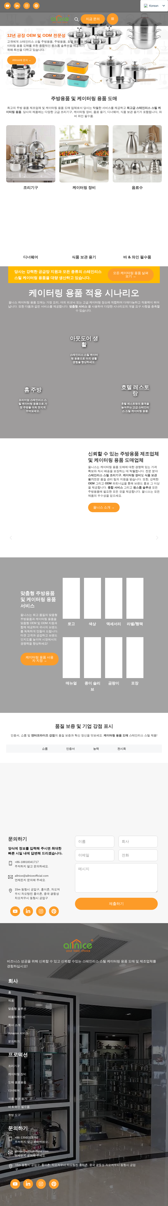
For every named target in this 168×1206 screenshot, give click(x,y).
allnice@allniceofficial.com (32, 1151)
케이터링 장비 (17, 1074)
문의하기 (14, 1041)
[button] (2, 47)
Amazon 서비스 (18, 1033)
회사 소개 (14, 1025)
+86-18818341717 (27, 862)
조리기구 (14, 1066)
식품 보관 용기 (17, 1098)
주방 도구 (14, 1115)
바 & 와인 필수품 (19, 1106)
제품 (11, 1000)
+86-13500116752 (26, 1137)
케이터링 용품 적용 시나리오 (84, 292)
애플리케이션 (16, 1016)
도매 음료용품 (17, 1082)
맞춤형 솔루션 (17, 1008)
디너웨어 (14, 1090)
